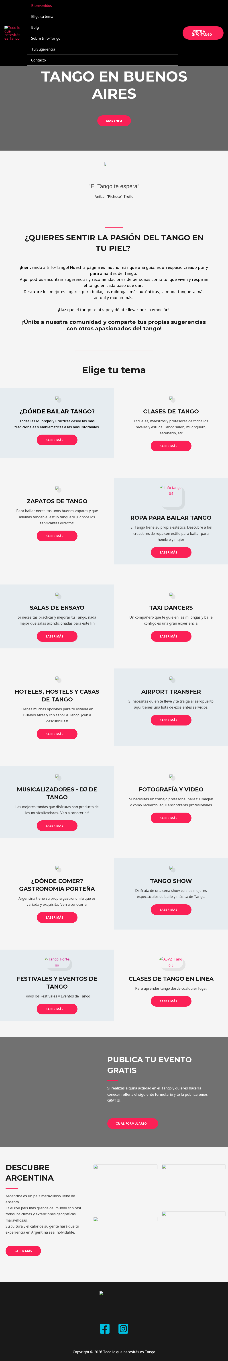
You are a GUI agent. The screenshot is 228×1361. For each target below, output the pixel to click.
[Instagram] (123, 1328)
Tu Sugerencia (43, 49)
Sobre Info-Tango (45, 38)
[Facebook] (104, 1328)
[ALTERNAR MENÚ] (169, 16)
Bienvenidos (41, 5)
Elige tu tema (42, 16)
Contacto (38, 60)
